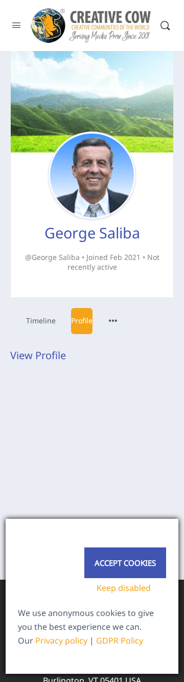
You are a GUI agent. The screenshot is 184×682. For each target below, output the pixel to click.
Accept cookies (125, 563)
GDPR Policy (119, 640)
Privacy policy (61, 640)
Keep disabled (124, 587)
